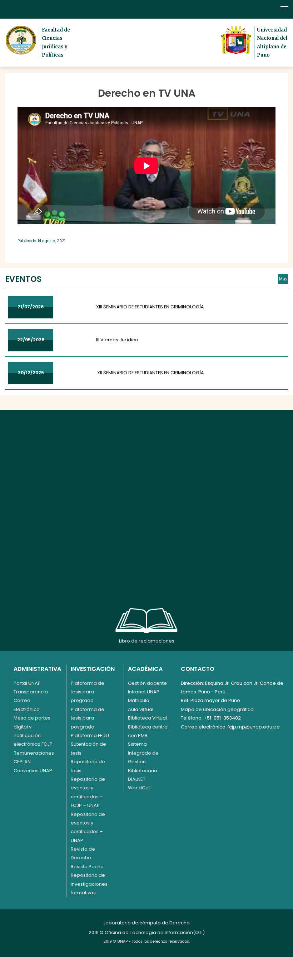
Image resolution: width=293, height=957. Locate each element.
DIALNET (136, 779)
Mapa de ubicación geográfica (217, 709)
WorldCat (139, 787)
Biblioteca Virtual (147, 718)
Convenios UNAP (33, 770)
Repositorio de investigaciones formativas (89, 884)
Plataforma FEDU (90, 735)
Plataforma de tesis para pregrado (87, 692)
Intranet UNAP (143, 691)
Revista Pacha (87, 866)
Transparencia (31, 691)
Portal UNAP (27, 683)
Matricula (138, 700)
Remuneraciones (34, 753)
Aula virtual (140, 709)
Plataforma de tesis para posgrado (87, 718)
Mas (283, 279)
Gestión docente (147, 683)
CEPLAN (22, 761)
